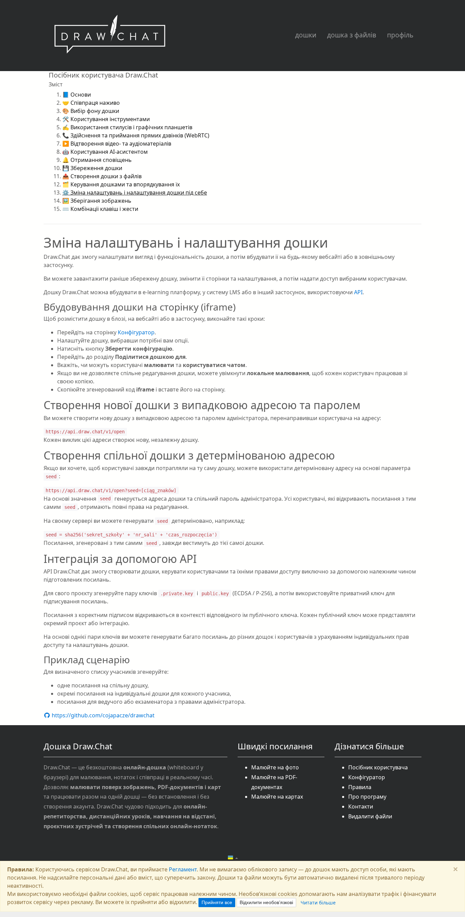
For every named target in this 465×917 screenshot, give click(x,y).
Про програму (367, 796)
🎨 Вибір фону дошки (90, 111)
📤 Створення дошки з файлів (102, 176)
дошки (305, 34)
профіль (400, 34)
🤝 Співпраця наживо (91, 102)
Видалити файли (370, 816)
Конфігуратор (136, 332)
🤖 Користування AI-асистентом (105, 151)
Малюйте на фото (275, 767)
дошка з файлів (351, 34)
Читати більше (318, 902)
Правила (359, 787)
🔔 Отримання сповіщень (97, 160)
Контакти (360, 806)
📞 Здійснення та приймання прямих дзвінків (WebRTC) (135, 135)
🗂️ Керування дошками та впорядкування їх (121, 184)
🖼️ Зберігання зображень (96, 200)
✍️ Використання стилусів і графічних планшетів (127, 127)
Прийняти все (217, 902)
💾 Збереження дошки (92, 168)
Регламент (183, 869)
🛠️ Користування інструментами (106, 119)
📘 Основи (76, 94)
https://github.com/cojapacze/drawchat (102, 715)
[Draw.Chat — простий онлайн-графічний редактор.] (110, 35)
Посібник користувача (378, 767)
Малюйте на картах (277, 796)
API (358, 292)
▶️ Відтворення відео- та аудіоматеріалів (116, 143)
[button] (232, 858)
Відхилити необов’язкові (266, 902)
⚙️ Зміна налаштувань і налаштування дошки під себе (134, 192)
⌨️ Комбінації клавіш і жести (100, 209)
